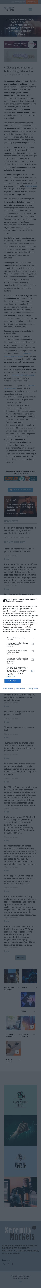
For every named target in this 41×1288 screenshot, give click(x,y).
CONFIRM (12, 681)
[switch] (32, 644)
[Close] (37, 599)
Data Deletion (8, 688)
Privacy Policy (33, 688)
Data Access (20, 688)
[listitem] (20, 638)
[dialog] (20, 644)
